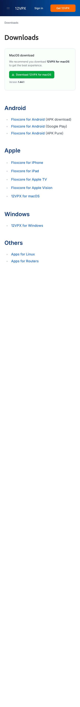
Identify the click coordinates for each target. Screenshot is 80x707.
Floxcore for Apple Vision (31, 188)
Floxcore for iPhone (27, 163)
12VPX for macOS (25, 196)
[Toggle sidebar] (8, 8)
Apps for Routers (25, 261)
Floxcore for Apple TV (29, 179)
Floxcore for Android (28, 119)
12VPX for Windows (27, 225)
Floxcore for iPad (25, 171)
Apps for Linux (23, 254)
